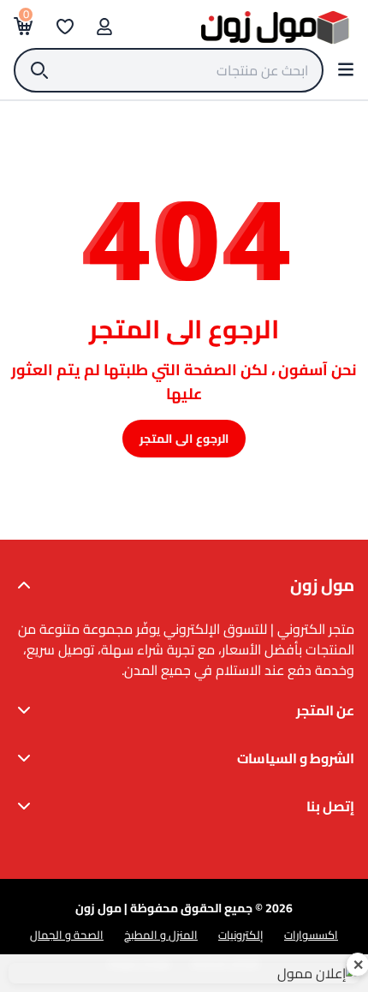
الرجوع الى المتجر (183, 438)
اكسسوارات (311, 934)
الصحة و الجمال (67, 934)
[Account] (104, 26)
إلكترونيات (241, 934)
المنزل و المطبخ (161, 934)
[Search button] (345, 69)
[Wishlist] (65, 26)
